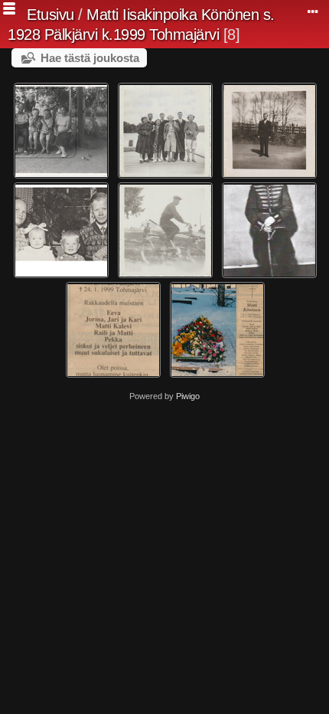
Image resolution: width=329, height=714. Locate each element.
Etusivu (50, 14)
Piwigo (188, 396)
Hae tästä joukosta (90, 57)
